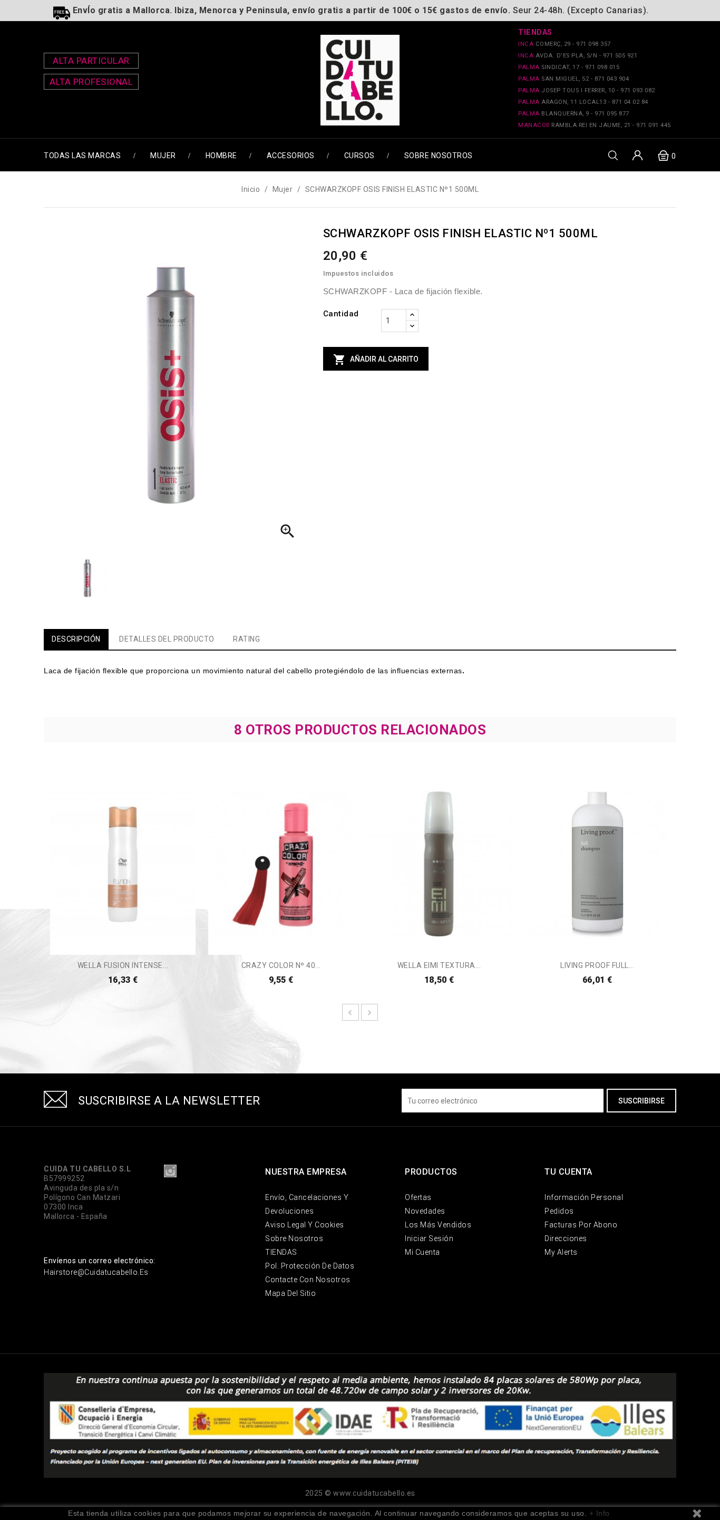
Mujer (163, 155)
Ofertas (418, 1197)
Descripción (76, 639)
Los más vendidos (438, 1225)
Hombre (221, 155)
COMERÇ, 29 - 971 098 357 (564, 44)
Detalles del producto (167, 639)
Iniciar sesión (429, 1238)
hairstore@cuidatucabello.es (96, 1272)
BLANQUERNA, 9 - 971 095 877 (573, 113)
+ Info (599, 1513)
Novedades (425, 1211)
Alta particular (91, 60)
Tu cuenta (568, 1172)
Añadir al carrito (376, 359)
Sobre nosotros (438, 155)
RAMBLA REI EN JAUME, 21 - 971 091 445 (594, 125)
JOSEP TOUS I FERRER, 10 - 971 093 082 (586, 90)
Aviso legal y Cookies (304, 1225)
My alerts (561, 1252)
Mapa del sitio (290, 1293)
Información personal (583, 1197)
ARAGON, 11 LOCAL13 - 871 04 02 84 (583, 102)
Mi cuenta (422, 1252)
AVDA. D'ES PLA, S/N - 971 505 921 (577, 55)
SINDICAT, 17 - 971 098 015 (568, 67)
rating (246, 639)
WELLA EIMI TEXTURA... (439, 965)
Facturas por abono (580, 1225)
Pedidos (559, 1211)
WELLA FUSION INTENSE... (123, 965)
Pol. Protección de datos (309, 1266)
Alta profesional (91, 81)
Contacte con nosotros (308, 1279)
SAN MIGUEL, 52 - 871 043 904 (573, 78)
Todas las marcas (82, 155)
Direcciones (565, 1238)
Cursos (359, 155)
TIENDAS (281, 1252)
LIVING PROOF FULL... (597, 965)
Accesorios (291, 155)
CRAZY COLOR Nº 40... (281, 965)
